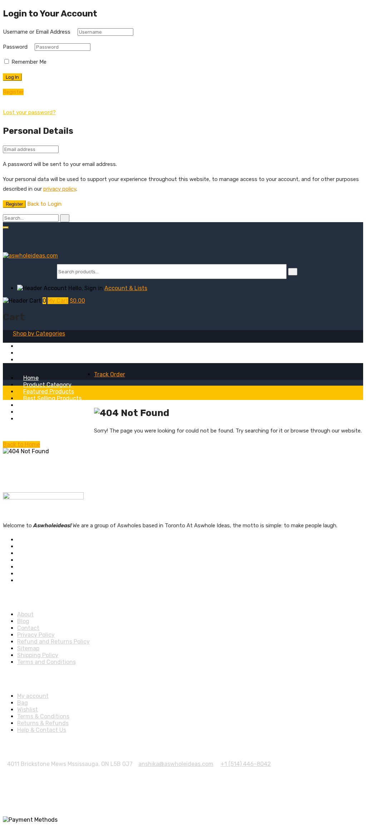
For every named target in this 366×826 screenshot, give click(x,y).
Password (15, 47)
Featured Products (48, 391)
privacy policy (59, 189)
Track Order (109, 374)
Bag (22, 702)
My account (33, 696)
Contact (28, 628)
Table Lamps (33, 353)
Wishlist (27, 709)
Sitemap (28, 648)
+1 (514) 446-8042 (246, 764)
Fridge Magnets (38, 346)
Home (31, 378)
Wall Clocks (32, 359)
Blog (29, 418)
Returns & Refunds (43, 723)
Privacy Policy (36, 634)
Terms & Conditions (43, 716)
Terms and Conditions (46, 662)
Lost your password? (29, 112)
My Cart (58, 300)
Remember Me (28, 62)
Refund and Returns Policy (53, 641)
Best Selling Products (52, 398)
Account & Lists (125, 288)
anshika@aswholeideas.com (175, 764)
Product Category (47, 384)
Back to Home (21, 444)
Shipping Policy (37, 655)
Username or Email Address (36, 32)
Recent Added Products (55, 405)
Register (14, 204)
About (31, 412)
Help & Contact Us (41, 730)
